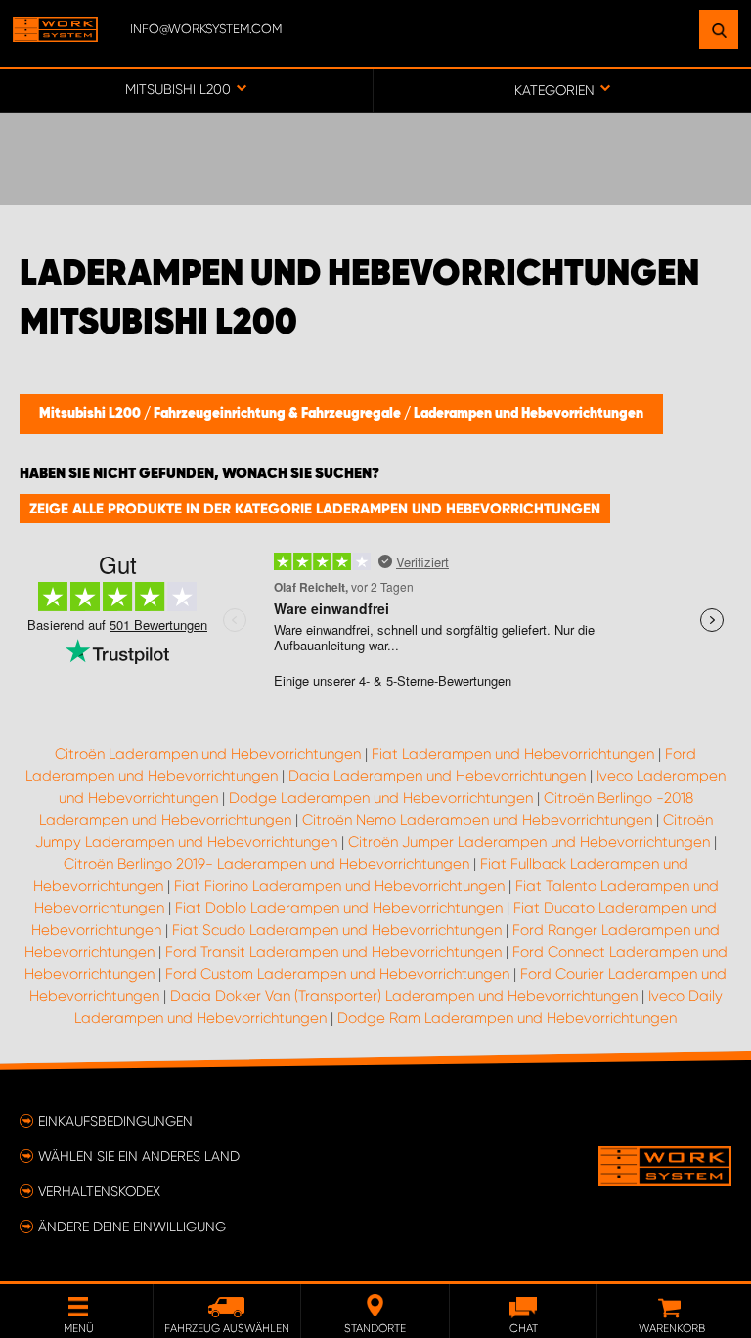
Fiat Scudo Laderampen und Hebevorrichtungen (337, 930)
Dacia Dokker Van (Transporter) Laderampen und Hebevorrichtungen (404, 995)
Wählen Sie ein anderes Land (139, 1156)
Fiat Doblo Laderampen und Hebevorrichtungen (339, 907)
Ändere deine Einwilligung (132, 1226)
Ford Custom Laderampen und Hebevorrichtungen (337, 974)
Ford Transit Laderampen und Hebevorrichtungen (333, 951)
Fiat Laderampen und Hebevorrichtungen (513, 754)
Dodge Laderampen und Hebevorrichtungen (381, 798)
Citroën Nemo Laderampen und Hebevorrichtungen (477, 819)
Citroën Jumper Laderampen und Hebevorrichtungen (529, 842)
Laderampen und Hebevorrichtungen (528, 414)
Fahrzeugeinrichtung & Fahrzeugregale (279, 414)
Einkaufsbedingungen (115, 1121)
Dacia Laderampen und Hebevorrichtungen (437, 775)
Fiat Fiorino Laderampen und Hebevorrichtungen (339, 886)
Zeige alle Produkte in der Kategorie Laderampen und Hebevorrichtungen (314, 508)
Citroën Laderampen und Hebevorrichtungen (208, 754)
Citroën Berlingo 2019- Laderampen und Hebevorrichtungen (266, 863)
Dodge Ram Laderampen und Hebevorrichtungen (507, 1018)
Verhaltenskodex (99, 1191)
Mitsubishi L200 (91, 414)
